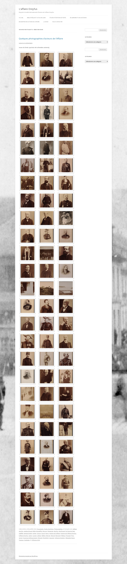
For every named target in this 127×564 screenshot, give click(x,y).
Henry (47, 533)
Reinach (40, 538)
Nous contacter (57, 22)
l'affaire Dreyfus (23, 536)
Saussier (51, 538)
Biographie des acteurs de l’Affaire (29, 22)
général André (28, 533)
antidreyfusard (28, 531)
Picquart (68, 536)
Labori (30, 536)
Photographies (58, 529)
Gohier (34, 533)
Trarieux (21, 540)
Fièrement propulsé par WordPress (28, 556)
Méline (44, 536)
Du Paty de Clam (70, 531)
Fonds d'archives (49, 529)
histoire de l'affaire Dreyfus (68, 533)
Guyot (43, 533)
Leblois (39, 536)
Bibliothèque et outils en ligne (36, 17)
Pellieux (63, 536)
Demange (50, 531)
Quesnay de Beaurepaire (30, 538)
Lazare (35, 536)
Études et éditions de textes (58, 17)
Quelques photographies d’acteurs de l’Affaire (41, 38)
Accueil (21, 17)
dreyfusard (62, 531)
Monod (53, 536)
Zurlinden (27, 540)
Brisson (45, 531)
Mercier (48, 536)
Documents (40, 529)
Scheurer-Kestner (60, 538)
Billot (34, 531)
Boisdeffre (39, 531)
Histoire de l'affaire (54, 533)
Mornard (58, 536)
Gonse (39, 533)
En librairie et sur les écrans (78, 17)
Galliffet (21, 533)
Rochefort (46, 538)
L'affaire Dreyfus (28, 9)
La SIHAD (46, 22)
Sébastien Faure (70, 538)
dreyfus (56, 531)
